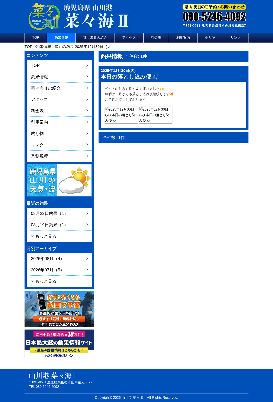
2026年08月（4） (47, 258)
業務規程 (39, 156)
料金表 (156, 37)
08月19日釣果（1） (49, 224)
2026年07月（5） (47, 270)
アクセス (129, 37)
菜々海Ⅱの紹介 (95, 37)
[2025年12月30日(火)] (121, 114)
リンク (236, 37)
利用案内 (183, 37)
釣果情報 (61, 37)
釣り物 (210, 37)
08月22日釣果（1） (49, 213)
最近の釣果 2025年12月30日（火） (85, 46)
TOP (35, 37)
